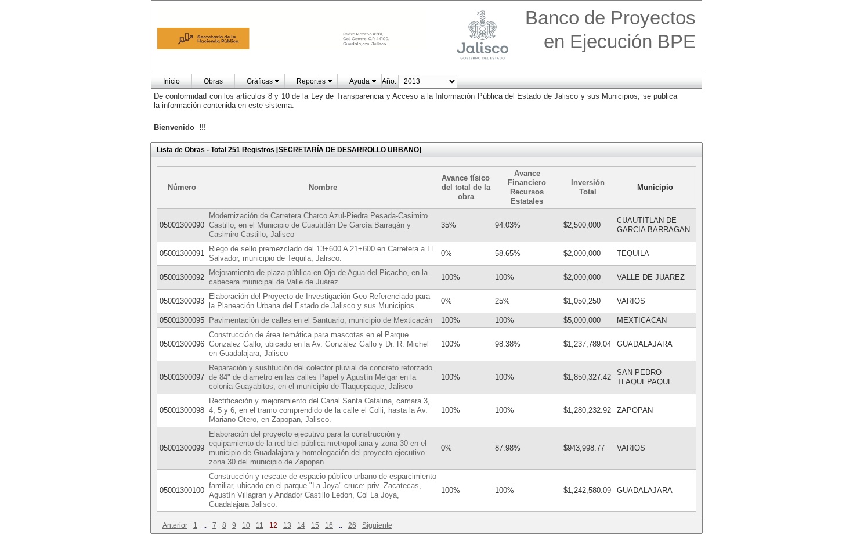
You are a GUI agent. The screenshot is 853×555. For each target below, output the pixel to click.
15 (315, 525)
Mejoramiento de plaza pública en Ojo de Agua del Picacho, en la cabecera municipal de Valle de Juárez (318, 277)
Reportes (311, 81)
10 (246, 525)
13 (287, 525)
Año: (389, 81)
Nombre (323, 187)
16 (329, 525)
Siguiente (377, 525)
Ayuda (359, 81)
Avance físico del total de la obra (466, 187)
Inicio (171, 81)
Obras (213, 81)
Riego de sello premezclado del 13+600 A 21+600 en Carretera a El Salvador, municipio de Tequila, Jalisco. (321, 253)
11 (259, 525)
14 (301, 525)
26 (352, 525)
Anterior (174, 525)
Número (182, 187)
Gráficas (260, 81)
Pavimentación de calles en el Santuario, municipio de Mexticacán (320, 320)
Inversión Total (588, 187)
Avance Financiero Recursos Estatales (527, 187)
